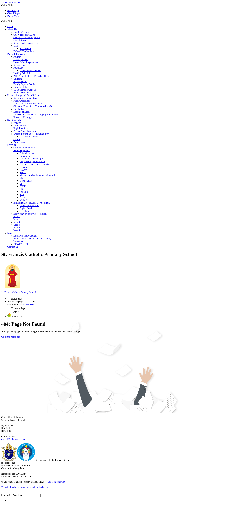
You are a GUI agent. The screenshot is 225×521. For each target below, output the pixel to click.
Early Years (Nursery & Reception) (30, 213)
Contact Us (12, 247)
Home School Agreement (25, 62)
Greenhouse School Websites (33, 487)
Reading (24, 191)
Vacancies (18, 241)
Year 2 (16, 219)
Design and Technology (31, 158)
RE (21, 189)
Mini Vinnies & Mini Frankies (28, 103)
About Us (12, 29)
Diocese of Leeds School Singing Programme (35, 114)
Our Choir (25, 211)
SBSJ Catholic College (24, 89)
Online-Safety (20, 87)
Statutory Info (14, 120)
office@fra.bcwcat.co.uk (13, 439)
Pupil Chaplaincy (21, 100)
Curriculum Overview (24, 147)
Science (23, 197)
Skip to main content (11, 2)
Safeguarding (19, 125)
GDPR (16, 139)
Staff (15, 45)
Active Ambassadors (29, 205)
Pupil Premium (20, 128)
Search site (6, 495)
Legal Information (56, 481)
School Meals (20, 81)
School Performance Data (25, 43)
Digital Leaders (27, 208)
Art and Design (27, 153)
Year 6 (16, 230)
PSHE (23, 186)
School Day (19, 65)
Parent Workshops (22, 92)
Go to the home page (11, 336)
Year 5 (16, 227)
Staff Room (25, 48)
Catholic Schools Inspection (26, 37)
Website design (8, 487)
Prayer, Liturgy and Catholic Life (23, 95)
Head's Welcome (21, 32)
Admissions (19, 142)
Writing (23, 200)
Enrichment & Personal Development (31, 202)
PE (21, 183)
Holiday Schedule (22, 73)
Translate (30, 304)
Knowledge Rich (21, 150)
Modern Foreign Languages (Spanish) (38, 175)
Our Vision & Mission (24, 34)
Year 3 (16, 222)
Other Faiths (26, 180)
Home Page (13, 10)
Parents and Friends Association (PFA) (32, 238)
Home (10, 26)
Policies (17, 123)
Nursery (17, 56)
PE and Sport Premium (24, 131)
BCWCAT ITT (20, 244)
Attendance (18, 67)
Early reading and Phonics (32, 161)
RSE (22, 194)
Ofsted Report (14, 13)
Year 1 (16, 216)
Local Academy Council (25, 235)
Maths (23, 172)
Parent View (13, 16)
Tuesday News (20, 59)
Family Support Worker (24, 84)
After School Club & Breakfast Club (31, 76)
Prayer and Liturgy (22, 117)
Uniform (17, 78)
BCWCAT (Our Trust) (24, 51)
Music (23, 178)
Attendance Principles (30, 70)
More (10, 233)
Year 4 (16, 224)
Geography (25, 167)
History (23, 169)
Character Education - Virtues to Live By (33, 106)
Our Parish (18, 109)
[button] (14, 21)
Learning (11, 145)
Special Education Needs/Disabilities (31, 134)
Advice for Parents (29, 136)
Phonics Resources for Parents (34, 164)
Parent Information (16, 54)
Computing (25, 156)
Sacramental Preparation (25, 98)
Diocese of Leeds (21, 112)
